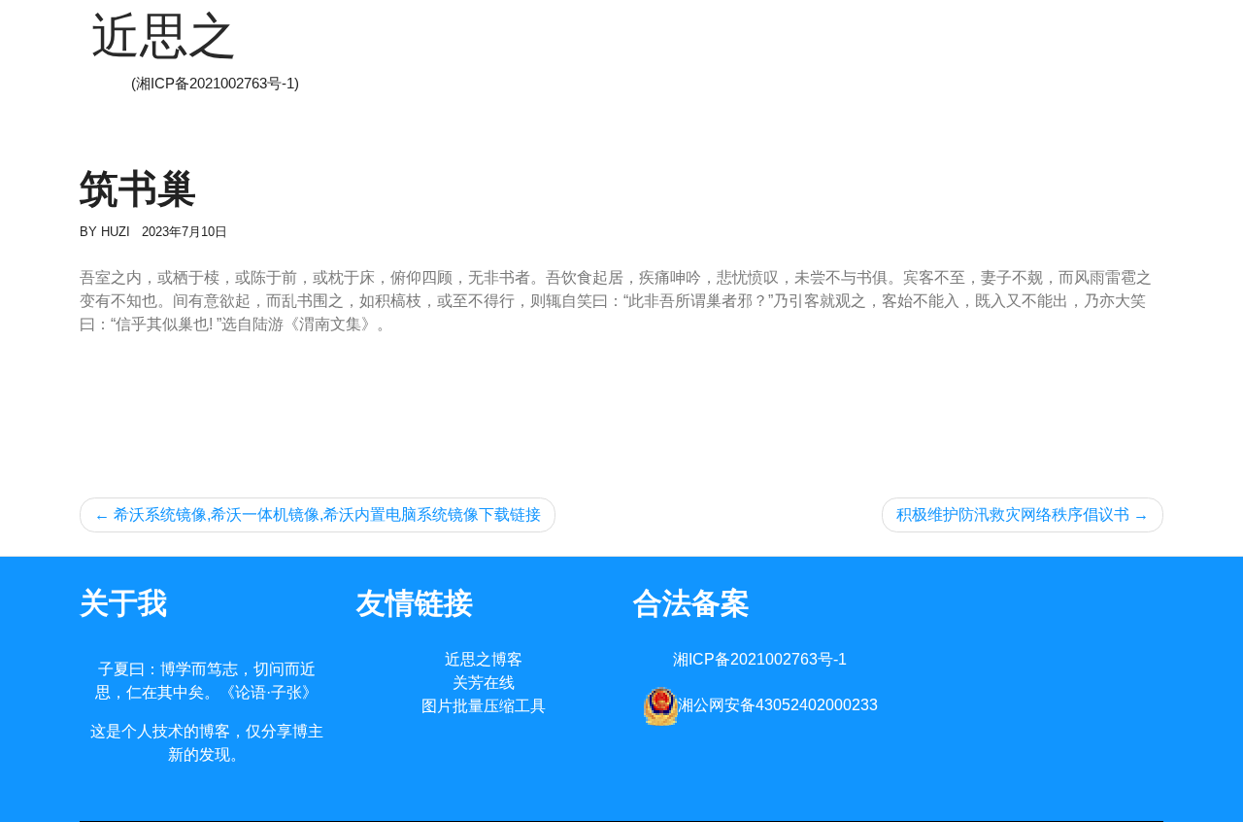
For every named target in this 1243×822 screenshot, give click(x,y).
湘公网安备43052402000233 (778, 705)
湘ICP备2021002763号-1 (760, 659)
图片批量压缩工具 (483, 706)
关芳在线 (484, 682)
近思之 (164, 36)
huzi (115, 231)
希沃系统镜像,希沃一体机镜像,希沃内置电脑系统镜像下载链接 (327, 514)
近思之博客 (483, 659)
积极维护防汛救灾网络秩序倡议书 (1012, 514)
